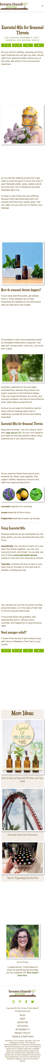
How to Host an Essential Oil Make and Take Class (22, 779)
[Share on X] (28, 45)
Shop (22, 1019)
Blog (22, 1015)
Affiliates (22, 1026)
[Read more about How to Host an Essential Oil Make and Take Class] (22, 746)
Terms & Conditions (22, 1036)
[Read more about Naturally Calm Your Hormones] (22, 809)
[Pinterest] (19, 1001)
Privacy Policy (22, 1033)
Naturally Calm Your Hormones (22, 834)
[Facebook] (26, 1001)
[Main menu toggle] (42, 6)
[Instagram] (13, 1001)
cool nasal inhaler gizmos (25, 555)
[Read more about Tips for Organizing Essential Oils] (22, 857)
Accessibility (22, 1029)
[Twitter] (32, 1001)
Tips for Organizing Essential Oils (22, 878)
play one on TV (13, 432)
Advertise (22, 1022)
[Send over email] (39, 45)
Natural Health (30, 40)
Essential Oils (13, 40)
